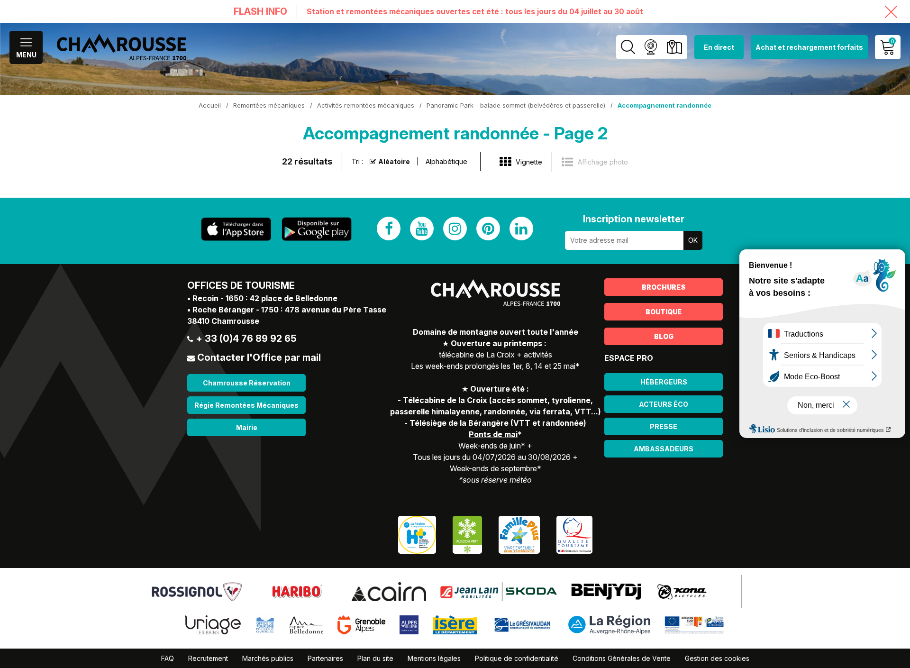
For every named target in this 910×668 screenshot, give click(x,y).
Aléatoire (394, 161)
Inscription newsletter (633, 219)
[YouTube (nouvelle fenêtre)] (422, 228)
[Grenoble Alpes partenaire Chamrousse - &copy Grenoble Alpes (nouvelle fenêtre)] (361, 624)
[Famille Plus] (519, 534)
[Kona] (682, 591)
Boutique (664, 312)
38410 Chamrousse (223, 321)
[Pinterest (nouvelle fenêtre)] (488, 228)
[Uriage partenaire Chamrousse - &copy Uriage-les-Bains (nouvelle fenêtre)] (213, 624)
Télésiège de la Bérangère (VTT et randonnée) (498, 423)
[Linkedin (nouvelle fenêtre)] (521, 228)
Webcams (650, 47)
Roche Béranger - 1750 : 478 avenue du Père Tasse (289, 309)
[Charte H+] (417, 534)
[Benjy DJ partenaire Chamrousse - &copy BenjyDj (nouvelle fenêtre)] (606, 591)
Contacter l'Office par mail (259, 357)
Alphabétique (446, 161)
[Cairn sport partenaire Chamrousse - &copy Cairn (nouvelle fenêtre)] (389, 591)
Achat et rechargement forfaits (809, 47)
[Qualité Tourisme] (574, 534)
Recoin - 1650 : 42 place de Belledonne (264, 298)
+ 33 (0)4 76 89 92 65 (246, 338)
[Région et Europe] (694, 624)
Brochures (663, 287)
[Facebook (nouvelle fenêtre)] (388, 228)
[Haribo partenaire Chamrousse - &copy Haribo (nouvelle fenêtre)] (296, 591)
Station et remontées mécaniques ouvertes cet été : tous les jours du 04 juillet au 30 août (475, 11)
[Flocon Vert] (467, 534)
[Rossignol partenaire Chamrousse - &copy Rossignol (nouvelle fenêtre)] (197, 591)
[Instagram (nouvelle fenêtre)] (455, 228)
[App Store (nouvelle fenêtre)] (236, 229)
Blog (663, 336)
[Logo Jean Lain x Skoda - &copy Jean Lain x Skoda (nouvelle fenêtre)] (498, 591)
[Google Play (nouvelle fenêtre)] (316, 229)
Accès (674, 47)
